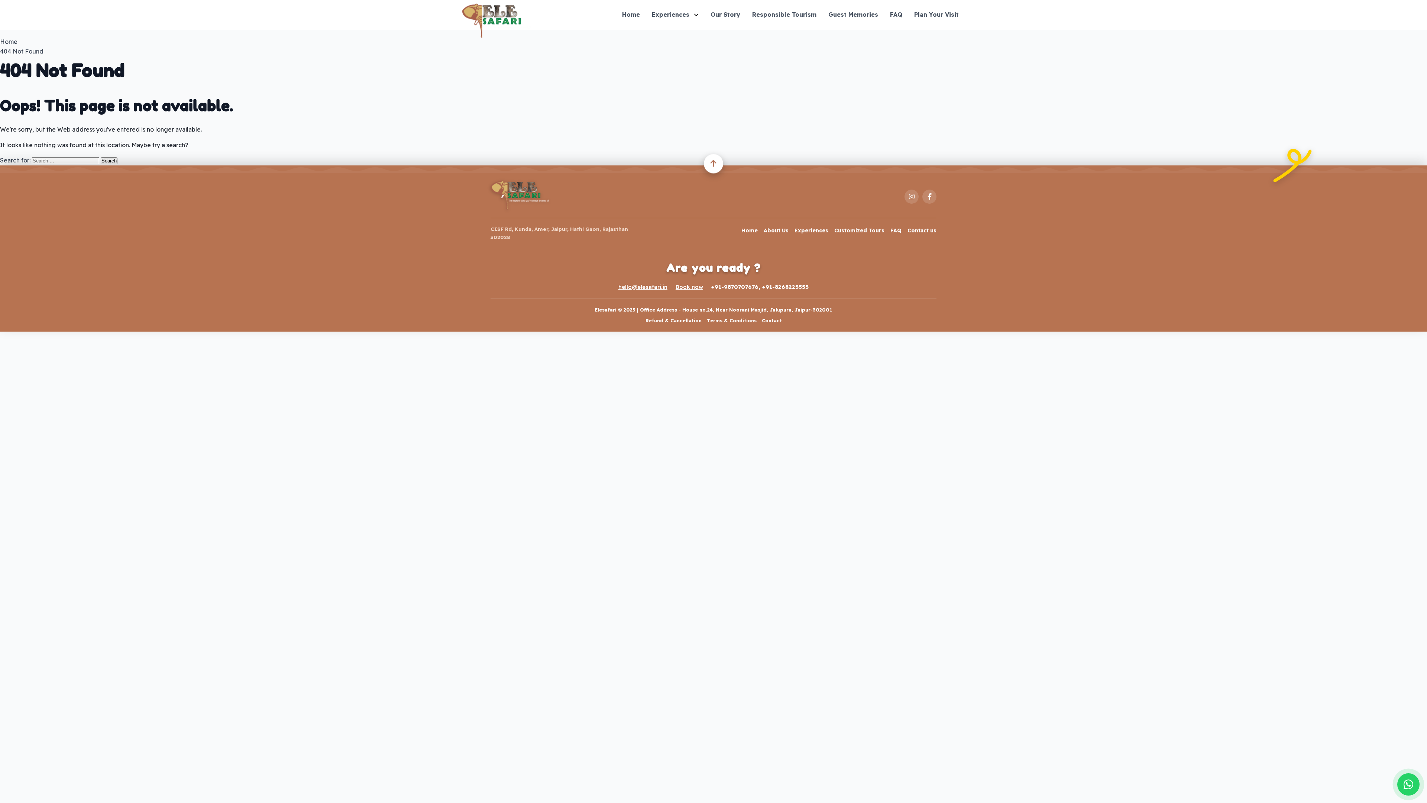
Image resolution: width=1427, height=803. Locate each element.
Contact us (921, 230)
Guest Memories (853, 14)
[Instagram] (912, 197)
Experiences (670, 14)
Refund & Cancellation (673, 320)
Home (631, 14)
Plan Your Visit (936, 14)
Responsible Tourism (784, 14)
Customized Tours (859, 230)
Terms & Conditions (732, 320)
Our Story (725, 14)
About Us (776, 230)
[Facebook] (929, 197)
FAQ (896, 14)
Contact (772, 320)
